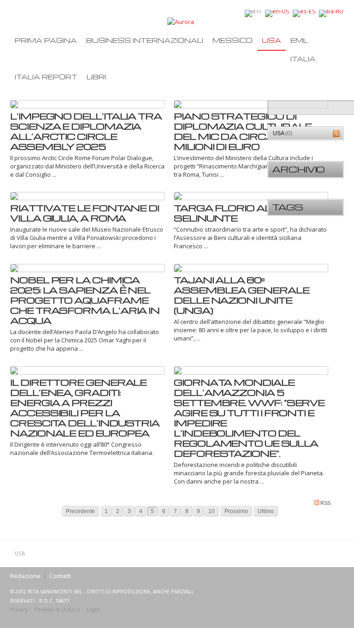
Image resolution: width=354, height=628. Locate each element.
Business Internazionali (144, 40)
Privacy (19, 609)
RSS (325, 503)
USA (271, 40)
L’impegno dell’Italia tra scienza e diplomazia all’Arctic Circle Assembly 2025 (86, 131)
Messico (232, 40)
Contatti (60, 576)
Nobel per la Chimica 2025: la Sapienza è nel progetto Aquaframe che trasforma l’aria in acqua (84, 300)
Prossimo (236, 511)
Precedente (80, 511)
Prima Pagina (46, 40)
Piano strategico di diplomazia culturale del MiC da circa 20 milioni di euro (243, 131)
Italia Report (46, 76)
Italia (303, 58)
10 (211, 511)
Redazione (25, 576)
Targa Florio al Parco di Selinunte (249, 213)
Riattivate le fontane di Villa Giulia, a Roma (84, 213)
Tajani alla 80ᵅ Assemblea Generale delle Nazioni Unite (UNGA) (241, 295)
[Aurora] (180, 21)
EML (299, 40)
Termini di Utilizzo (57, 609)
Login (93, 609)
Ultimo (266, 511)
